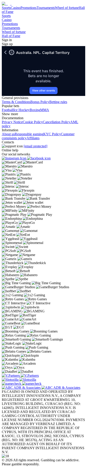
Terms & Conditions (16, 102)
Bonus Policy (39, 102)
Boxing (35, 110)
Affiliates (33, 138)
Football (7, 110)
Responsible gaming (29, 134)
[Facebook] (39, 158)
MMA (44, 110)
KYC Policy (52, 134)
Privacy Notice (12, 122)
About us (8, 134)
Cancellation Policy (56, 122)
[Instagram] (14, 158)
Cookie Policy (33, 122)
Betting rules (58, 102)
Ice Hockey (21, 110)
